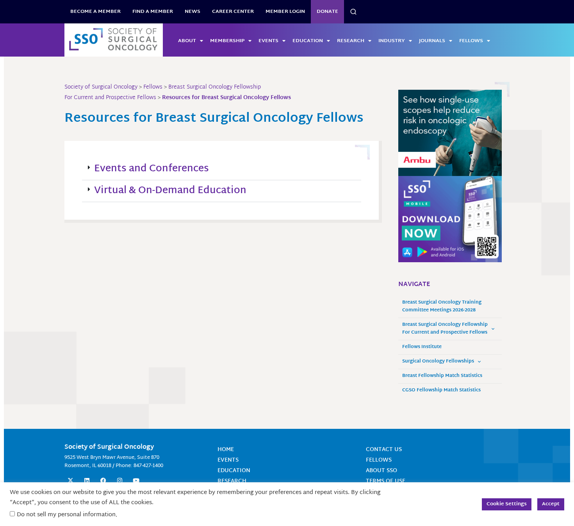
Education (307, 41)
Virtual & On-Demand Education (170, 191)
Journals (432, 41)
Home (225, 449)
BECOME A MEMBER (95, 11)
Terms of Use (385, 481)
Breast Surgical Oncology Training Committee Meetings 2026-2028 (441, 307)
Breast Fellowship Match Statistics (442, 376)
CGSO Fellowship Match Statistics (441, 390)
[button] (221, 169)
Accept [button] (551, 504)
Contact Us (384, 449)
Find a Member (152, 11)
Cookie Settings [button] (507, 504)
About (187, 41)
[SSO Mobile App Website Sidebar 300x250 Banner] (450, 219)
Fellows (471, 41)
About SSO (381, 471)
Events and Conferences (151, 169)
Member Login (285, 11)
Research (350, 41)
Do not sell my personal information (66, 515)
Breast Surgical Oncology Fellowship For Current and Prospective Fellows (445, 329)
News (192, 11)
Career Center (233, 11)
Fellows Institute (422, 347)
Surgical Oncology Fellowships (438, 361)
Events (268, 41)
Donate (327, 11)
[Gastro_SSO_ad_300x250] (450, 133)
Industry (391, 41)
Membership (227, 41)
